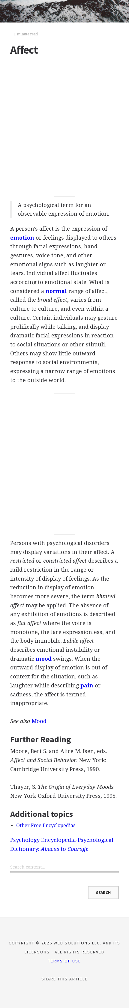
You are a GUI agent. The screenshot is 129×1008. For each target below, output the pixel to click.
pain (86, 685)
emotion (22, 238)
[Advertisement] (64, 128)
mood (44, 659)
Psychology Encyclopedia (43, 840)
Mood (39, 721)
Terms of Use (64, 961)
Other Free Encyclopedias (45, 825)
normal (56, 291)
